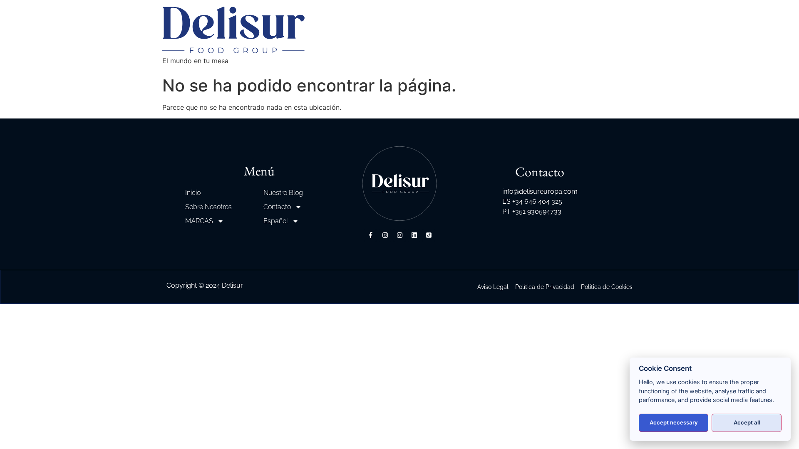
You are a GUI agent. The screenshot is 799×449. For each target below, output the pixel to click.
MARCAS (199, 221)
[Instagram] (385, 235)
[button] (17, 432)
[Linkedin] (414, 235)
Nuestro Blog (283, 193)
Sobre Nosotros (208, 207)
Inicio (193, 193)
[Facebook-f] (370, 235)
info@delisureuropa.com (540, 191)
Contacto (277, 207)
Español (275, 221)
